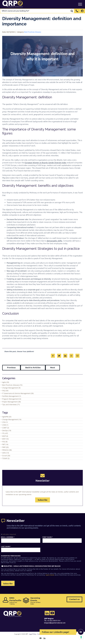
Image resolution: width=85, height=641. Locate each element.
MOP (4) (5, 436)
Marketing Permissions (11, 556)
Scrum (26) (6, 455)
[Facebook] (53, 355)
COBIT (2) (5, 428)
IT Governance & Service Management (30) (18, 393)
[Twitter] (59, 355)
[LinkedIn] (65, 355)
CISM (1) (5, 425)
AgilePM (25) (6, 417)
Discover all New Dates (35, 601)
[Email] (77, 355)
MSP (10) (5, 439)
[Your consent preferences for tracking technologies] (81, 637)
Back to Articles (33, 367)
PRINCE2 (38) (7, 450)
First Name (47, 537)
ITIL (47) (5, 433)
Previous (11, 367)
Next (52, 367)
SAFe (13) (5, 453)
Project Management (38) (11, 402)
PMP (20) (5, 447)
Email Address (7, 537)
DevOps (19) (6, 430)
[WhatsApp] (71, 355)
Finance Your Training (14, 601)
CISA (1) (5, 422)
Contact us (74, 599)
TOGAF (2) (5, 458)
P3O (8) (4, 442)
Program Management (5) (11, 399)
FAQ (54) (5, 391)
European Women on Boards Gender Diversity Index (45, 163)
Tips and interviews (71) (11, 404)
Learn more (50, 575)
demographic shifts (54, 241)
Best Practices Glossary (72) (12, 385)
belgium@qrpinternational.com (54, 623)
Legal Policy (32, 634)
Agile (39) (5, 382)
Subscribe (42, 500)
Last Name (6, 546)
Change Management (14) (11, 419)
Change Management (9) (11, 388)
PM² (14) (5, 444)
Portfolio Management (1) (11, 396)
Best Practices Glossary (32, 32)
